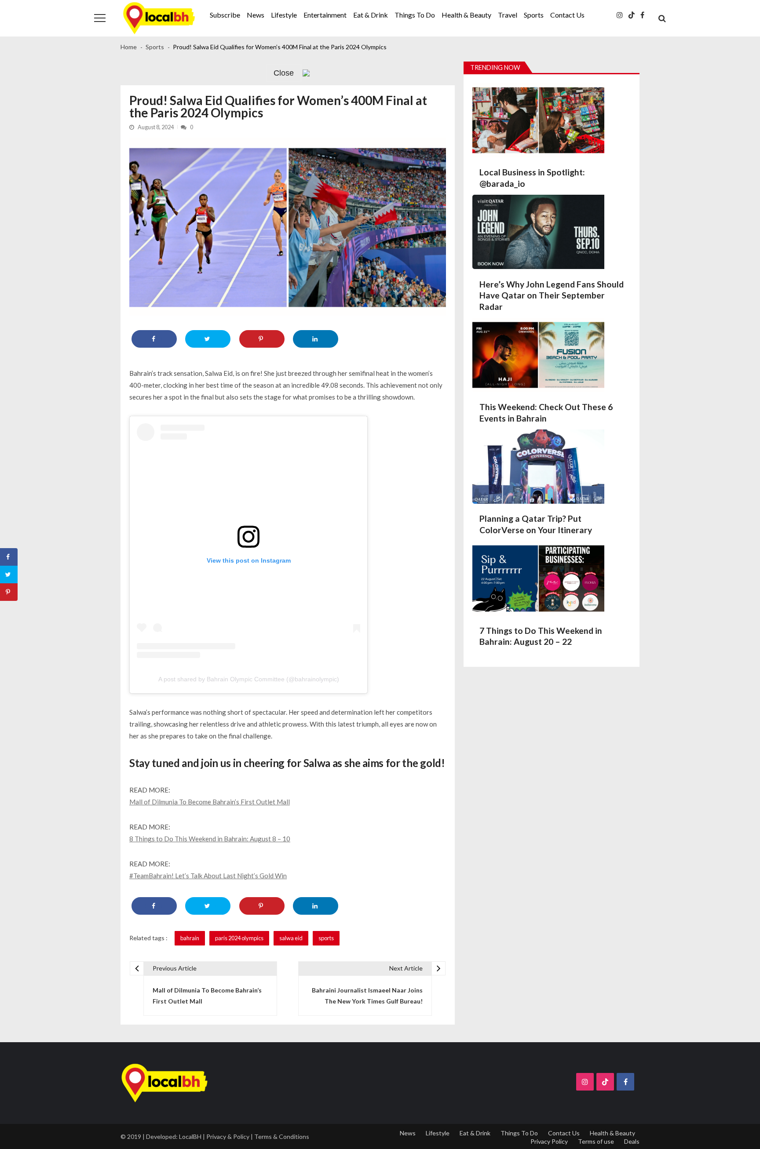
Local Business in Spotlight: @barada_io (532, 178)
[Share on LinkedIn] (315, 339)
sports (326, 938)
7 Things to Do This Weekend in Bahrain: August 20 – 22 (540, 636)
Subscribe (225, 15)
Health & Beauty (466, 15)
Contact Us (567, 15)
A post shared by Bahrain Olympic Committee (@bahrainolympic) (248, 679)
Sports (534, 15)
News (255, 15)
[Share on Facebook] (154, 339)
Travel (507, 15)
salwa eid (291, 938)
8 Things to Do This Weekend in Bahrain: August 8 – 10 (209, 839)
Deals (631, 1141)
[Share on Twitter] (207, 339)
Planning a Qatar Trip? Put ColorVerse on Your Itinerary (535, 524)
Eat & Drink (370, 15)
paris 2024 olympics (239, 938)
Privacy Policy (549, 1141)
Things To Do (415, 15)
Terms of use (596, 1141)
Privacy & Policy (227, 1136)
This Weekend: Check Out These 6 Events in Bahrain (546, 412)
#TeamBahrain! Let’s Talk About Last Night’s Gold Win (208, 876)
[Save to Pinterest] (262, 339)
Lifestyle (284, 15)
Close (284, 73)
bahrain (189, 938)
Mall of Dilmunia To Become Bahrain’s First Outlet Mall (209, 802)
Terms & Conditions (281, 1136)
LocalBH (190, 1136)
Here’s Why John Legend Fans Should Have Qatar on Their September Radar (551, 295)
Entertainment (325, 15)
